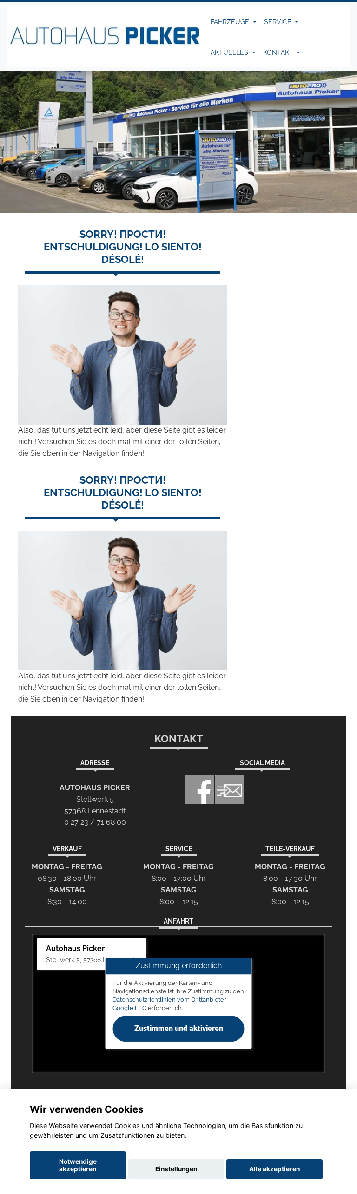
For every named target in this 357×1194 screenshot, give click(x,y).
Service (278, 22)
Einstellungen (176, 1169)
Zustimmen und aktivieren (178, 1028)
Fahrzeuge (231, 22)
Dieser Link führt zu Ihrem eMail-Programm (229, 789)
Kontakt (279, 52)
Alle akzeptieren (274, 1169)
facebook (199, 789)
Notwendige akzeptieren (78, 1165)
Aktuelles (230, 52)
